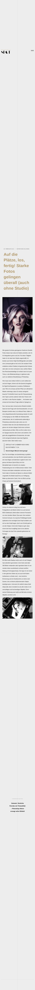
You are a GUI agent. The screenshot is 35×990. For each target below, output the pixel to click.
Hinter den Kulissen (23, 249)
